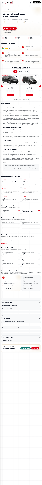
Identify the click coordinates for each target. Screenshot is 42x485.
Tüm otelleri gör (4, 243)
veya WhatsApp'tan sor (7, 32)
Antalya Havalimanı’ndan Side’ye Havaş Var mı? (10, 226)
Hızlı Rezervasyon (37, 2)
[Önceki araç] (2, 86)
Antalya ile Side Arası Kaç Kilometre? (8, 222)
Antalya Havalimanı (9, 9)
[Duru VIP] (9, 2)
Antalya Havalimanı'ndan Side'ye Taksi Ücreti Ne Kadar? (30, 223)
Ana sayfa (4, 9)
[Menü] (2, 2)
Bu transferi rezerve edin (9, 28)
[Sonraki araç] (40, 86)
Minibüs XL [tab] (26, 71)
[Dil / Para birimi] (31, 2)
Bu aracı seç (10, 94)
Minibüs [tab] (20, 71)
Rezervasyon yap (35, 348)
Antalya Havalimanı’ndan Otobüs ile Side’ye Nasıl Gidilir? (30, 227)
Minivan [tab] (15, 71)
